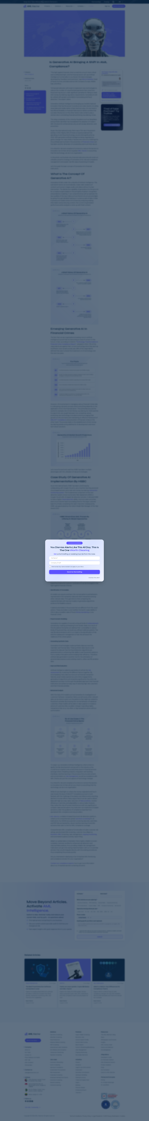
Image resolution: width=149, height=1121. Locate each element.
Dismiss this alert (94, 577)
